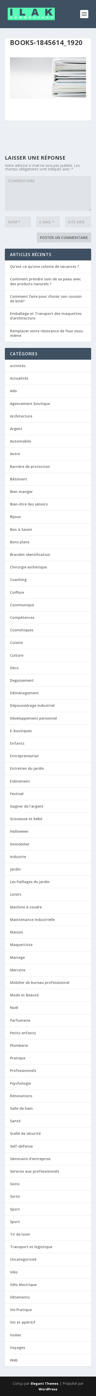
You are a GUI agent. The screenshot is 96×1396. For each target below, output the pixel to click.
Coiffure (17, 592)
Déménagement (24, 692)
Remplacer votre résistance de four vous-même (47, 333)
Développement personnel (33, 718)
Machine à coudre (26, 907)
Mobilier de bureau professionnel (39, 982)
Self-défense (21, 1146)
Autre (15, 453)
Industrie (18, 856)
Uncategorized (23, 1259)
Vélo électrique (23, 1284)
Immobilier (19, 844)
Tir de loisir (20, 1234)
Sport (15, 1209)
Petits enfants (23, 1032)
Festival (17, 793)
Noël (14, 1007)
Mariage (17, 957)
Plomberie (19, 1045)
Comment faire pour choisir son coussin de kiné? (46, 298)
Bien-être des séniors (29, 504)
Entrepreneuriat (24, 755)
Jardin (15, 869)
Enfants (17, 743)
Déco (14, 667)
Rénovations (21, 1095)
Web (14, 1360)
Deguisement (22, 680)
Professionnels (23, 1070)
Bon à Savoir (21, 529)
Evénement (20, 781)
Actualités (19, 378)
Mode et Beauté (24, 995)
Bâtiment (18, 479)
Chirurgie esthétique (28, 567)
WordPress (48, 1389)
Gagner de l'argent (27, 806)
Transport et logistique (31, 1246)
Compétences (22, 617)
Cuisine (16, 642)
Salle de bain (21, 1108)
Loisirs (15, 894)
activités (17, 365)
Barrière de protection (30, 466)
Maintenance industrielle (32, 919)
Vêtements (20, 1297)
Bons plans (19, 542)
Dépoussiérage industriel (32, 705)
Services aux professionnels (34, 1171)
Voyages (17, 1347)
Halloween (19, 831)
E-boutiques (21, 730)
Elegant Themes (44, 1383)
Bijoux (15, 516)
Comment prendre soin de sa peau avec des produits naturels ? (45, 281)
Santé (15, 1120)
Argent (16, 428)
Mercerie (17, 970)
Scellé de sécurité (25, 1133)
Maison (16, 932)
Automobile (20, 441)
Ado (13, 390)
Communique (22, 604)
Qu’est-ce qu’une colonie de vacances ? (44, 266)
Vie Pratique (21, 1309)
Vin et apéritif (22, 1322)
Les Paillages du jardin (30, 881)
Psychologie (20, 1083)
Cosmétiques (21, 630)
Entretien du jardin (27, 768)
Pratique (17, 1058)
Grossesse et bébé (26, 818)
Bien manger (21, 491)
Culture (16, 655)
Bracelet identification (30, 554)
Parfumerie (20, 1020)
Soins (14, 1183)
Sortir (15, 1196)
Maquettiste (21, 944)
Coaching (18, 579)
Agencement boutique (30, 403)
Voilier (15, 1335)
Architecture (21, 416)
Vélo (14, 1272)
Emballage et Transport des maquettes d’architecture (45, 316)
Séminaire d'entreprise (30, 1158)
